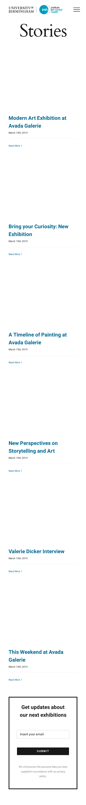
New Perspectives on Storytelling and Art (33, 447)
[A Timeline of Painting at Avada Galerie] (43, 297)
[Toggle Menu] (76, 10)
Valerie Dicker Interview (36, 551)
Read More (14, 146)
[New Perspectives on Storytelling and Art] (43, 406)
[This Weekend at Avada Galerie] (43, 614)
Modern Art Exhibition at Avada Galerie (37, 122)
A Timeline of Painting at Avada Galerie (38, 338)
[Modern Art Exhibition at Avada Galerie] (43, 80)
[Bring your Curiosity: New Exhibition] (43, 189)
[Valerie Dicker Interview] (43, 514)
